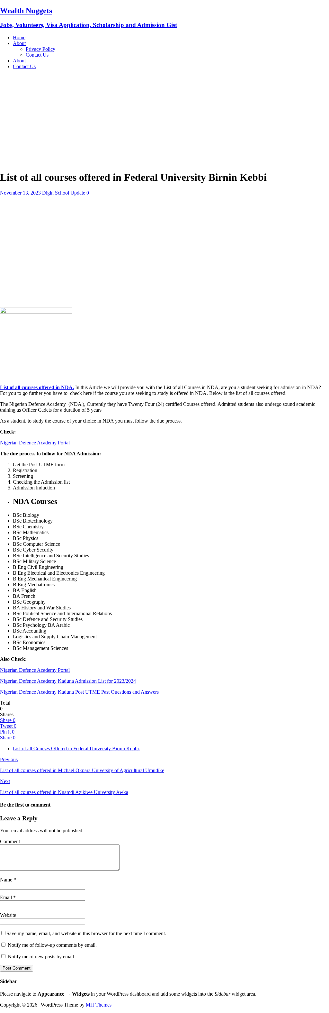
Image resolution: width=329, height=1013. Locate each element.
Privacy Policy (40, 49)
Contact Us (37, 55)
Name (6, 879)
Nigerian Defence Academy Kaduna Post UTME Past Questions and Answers (79, 692)
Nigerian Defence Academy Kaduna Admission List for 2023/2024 (68, 681)
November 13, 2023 (20, 193)
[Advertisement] (164, 120)
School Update (70, 193)
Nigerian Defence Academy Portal (35, 442)
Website (8, 915)
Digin (48, 193)
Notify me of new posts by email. (41, 956)
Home (19, 37)
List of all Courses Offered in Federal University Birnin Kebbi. (76, 748)
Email (6, 897)
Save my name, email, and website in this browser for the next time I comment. (86, 933)
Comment (10, 841)
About (19, 43)
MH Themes (98, 1005)
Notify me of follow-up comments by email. (52, 945)
